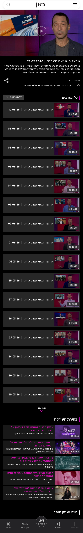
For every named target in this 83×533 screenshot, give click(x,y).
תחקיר (27, 85)
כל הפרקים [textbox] (16, 97)
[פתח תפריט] (75, 5)
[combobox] (13, 97)
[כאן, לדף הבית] (41, 5)
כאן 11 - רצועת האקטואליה (58, 85)
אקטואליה (37, 85)
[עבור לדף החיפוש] (8, 5)
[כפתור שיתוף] (6, 80)
